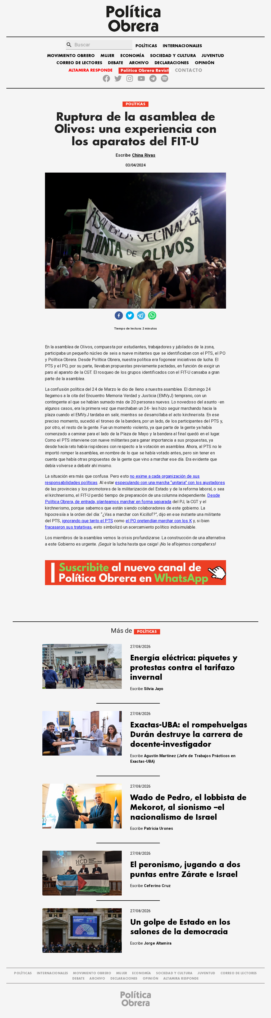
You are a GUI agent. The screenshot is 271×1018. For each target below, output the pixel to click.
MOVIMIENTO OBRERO (71, 56)
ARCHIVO (139, 63)
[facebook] (119, 316)
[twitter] (130, 316)
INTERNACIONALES (182, 46)
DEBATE (115, 63)
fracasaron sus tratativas (68, 527)
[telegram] (141, 316)
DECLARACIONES (172, 63)
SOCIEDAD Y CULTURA (173, 56)
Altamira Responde (181, 978)
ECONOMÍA (132, 56)
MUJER (107, 56)
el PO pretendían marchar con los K (159, 520)
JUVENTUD (213, 56)
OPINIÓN (205, 63)
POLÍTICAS (146, 46)
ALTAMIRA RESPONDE (91, 70)
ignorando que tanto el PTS (87, 520)
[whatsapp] (152, 316)
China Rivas (144, 155)
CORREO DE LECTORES (79, 63)
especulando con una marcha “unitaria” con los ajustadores (170, 482)
